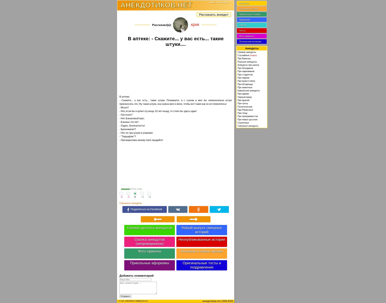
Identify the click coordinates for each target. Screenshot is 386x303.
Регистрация (222, 2)
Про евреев (243, 77)
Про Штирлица (245, 84)
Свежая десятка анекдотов (149, 228)
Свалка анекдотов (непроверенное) (149, 241)
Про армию (243, 93)
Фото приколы (149, 251)
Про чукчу (242, 103)
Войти (212, 2)
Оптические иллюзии (250, 41)
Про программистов (247, 116)
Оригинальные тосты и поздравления (202, 265)
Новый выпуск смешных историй (202, 230)
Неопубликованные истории (201, 239)
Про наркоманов (245, 71)
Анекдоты (244, 3)
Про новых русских (247, 119)
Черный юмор (244, 97)
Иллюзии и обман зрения (202, 251)
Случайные (247, 55)
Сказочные (243, 122)
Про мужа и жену (246, 81)
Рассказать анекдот (214, 14)
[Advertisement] (175, 71)
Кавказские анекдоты (248, 90)
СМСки (243, 25)
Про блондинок (245, 68)
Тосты (242, 30)
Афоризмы (244, 19)
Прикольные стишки (249, 14)
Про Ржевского (245, 110)
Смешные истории (248, 8)
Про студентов (245, 74)
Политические (244, 106)
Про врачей (243, 100)
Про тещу (242, 113)
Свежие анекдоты (246, 52)
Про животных (244, 87)
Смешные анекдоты (130, 203)
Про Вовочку (244, 58)
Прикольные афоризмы (149, 263)
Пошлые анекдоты (247, 61)
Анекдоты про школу (248, 65)
